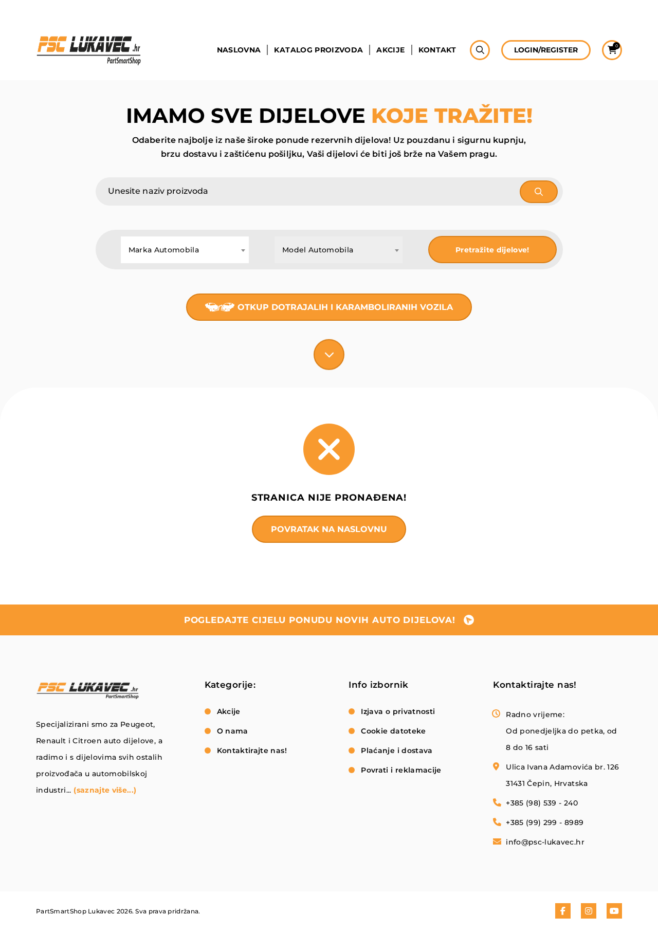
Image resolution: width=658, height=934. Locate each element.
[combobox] (185, 249)
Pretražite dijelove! (492, 249)
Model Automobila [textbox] (318, 249)
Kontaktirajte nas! (252, 750)
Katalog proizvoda (318, 49)
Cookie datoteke (393, 731)
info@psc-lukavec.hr (545, 842)
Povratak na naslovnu (329, 529)
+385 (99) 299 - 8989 (544, 822)
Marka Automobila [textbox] (164, 249)
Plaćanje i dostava (396, 750)
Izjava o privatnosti (398, 711)
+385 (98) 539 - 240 (542, 803)
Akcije (390, 49)
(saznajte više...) (105, 790)
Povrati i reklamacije (401, 770)
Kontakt (437, 49)
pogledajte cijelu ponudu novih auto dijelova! (319, 620)
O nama (232, 731)
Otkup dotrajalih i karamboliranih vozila (345, 307)
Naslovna (239, 49)
